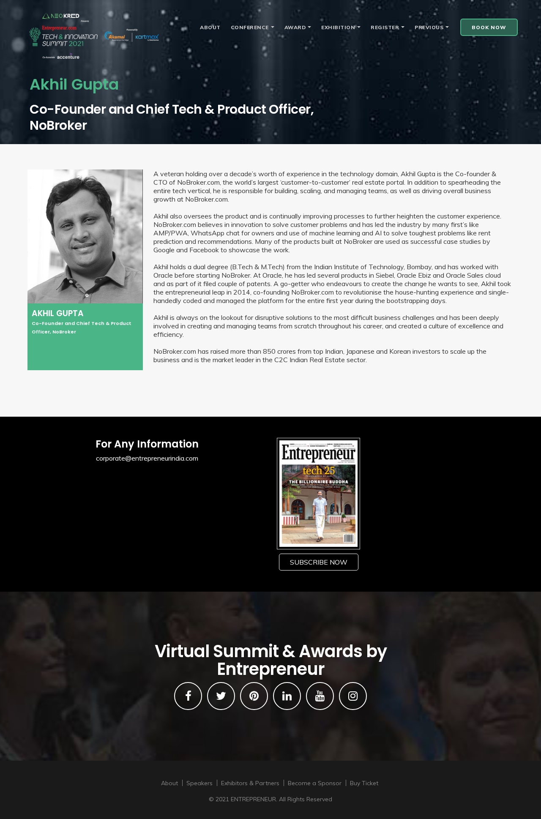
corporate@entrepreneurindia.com (147, 458)
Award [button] (295, 27)
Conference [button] (250, 27)
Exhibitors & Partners (250, 783)
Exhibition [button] (338, 27)
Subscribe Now (318, 562)
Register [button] (385, 27)
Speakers (199, 783)
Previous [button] (429, 27)
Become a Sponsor (315, 783)
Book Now (489, 27)
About (210, 27)
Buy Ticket (364, 783)
